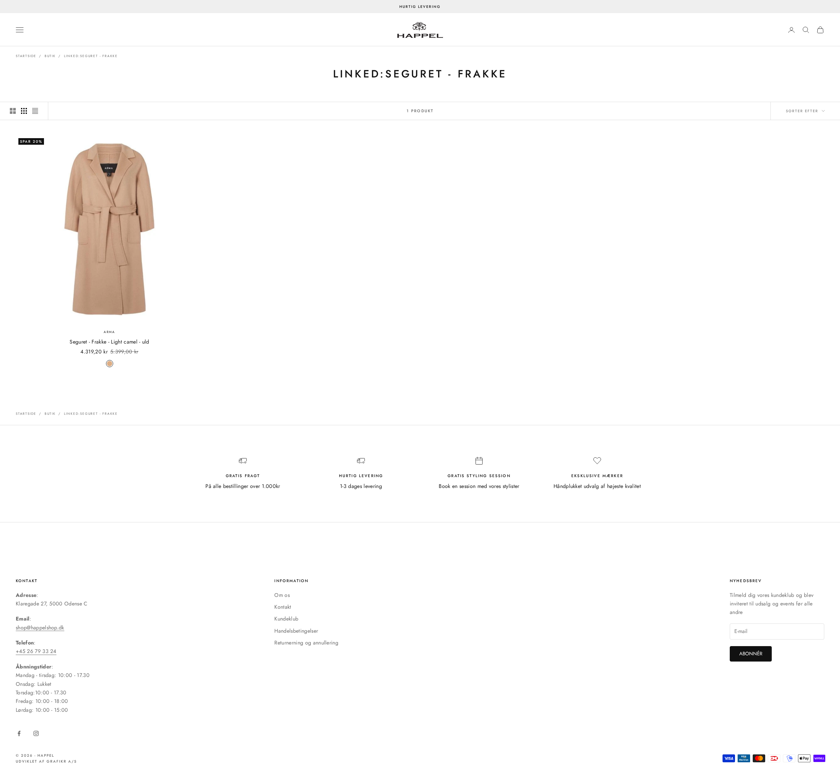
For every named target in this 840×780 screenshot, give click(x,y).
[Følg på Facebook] (19, 733)
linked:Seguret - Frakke (91, 55)
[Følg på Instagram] (36, 733)
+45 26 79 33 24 (36, 651)
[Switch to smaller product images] (24, 111)
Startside (26, 55)
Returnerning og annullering (306, 642)
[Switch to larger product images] (13, 111)
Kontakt (282, 607)
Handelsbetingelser (296, 631)
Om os (282, 595)
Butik (50, 55)
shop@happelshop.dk (40, 627)
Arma (109, 331)
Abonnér (750, 653)
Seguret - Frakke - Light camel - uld (109, 342)
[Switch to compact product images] (35, 111)
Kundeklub (286, 618)
